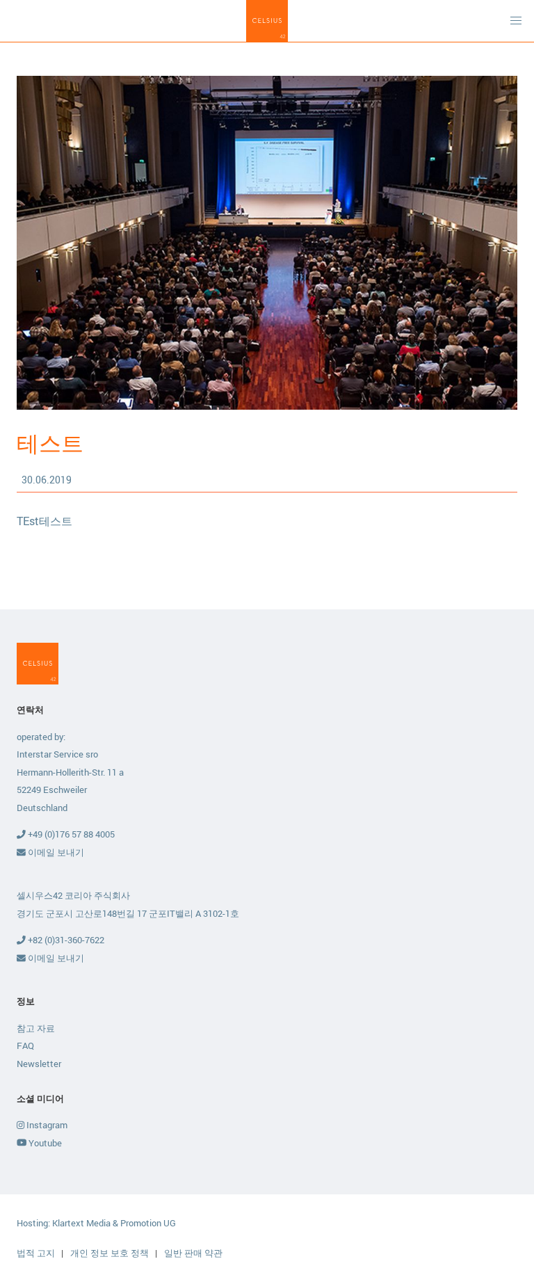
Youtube (44, 1143)
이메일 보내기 (55, 852)
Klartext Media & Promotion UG (114, 1223)
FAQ (25, 1045)
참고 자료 (36, 1028)
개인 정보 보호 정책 (110, 1253)
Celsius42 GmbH (267, 21)
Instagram (45, 1125)
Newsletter (39, 1063)
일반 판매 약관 (193, 1253)
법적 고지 (37, 1253)
